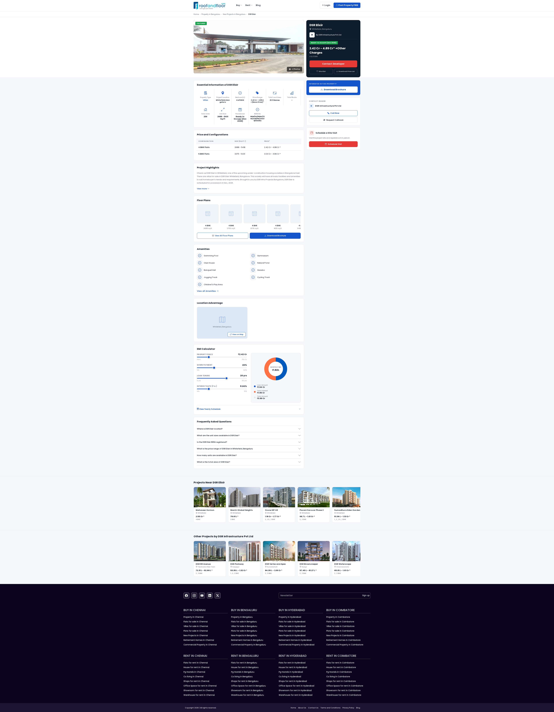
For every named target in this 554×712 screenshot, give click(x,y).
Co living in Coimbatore (338, 676)
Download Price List (347, 71)
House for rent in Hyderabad (293, 667)
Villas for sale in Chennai (196, 626)
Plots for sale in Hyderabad (292, 630)
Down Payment (204, 365)
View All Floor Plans (224, 235)
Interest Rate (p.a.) (207, 386)
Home (196, 14)
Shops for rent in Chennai (196, 681)
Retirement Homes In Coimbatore (343, 640)
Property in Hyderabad (290, 617)
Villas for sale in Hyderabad (292, 626)
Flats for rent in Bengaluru (244, 662)
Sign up (366, 595)
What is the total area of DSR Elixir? (213, 462)
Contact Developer (333, 63)
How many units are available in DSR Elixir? (217, 455)
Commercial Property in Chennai (200, 644)
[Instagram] (194, 595)
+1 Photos (296, 69)
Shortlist (322, 71)
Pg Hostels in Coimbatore (339, 671)
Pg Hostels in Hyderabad (291, 671)
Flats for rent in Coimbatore (340, 662)
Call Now (334, 113)
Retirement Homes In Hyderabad (295, 640)
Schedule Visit (335, 144)
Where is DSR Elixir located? (210, 428)
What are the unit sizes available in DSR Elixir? (218, 435)
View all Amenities (206, 291)
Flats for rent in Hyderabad (292, 662)
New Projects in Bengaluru (234, 14)
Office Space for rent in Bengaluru (248, 685)
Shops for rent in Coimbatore (341, 681)
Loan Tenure (203, 375)
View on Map (237, 334)
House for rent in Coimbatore (341, 667)
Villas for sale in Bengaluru (244, 626)
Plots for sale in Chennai (196, 630)
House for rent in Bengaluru (245, 667)
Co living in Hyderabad (290, 676)
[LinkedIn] (210, 595)
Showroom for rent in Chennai (199, 690)
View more (202, 188)
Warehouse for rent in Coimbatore (343, 695)
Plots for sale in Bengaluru (244, 630)
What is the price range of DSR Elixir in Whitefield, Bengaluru (225, 448)
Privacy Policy (348, 708)
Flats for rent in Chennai (196, 662)
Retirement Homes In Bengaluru (247, 640)
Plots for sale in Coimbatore (340, 630)
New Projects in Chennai (196, 635)
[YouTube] (202, 595)
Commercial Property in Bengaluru (248, 644)
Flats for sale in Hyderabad (292, 621)
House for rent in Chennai (196, 667)
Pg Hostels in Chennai (194, 671)
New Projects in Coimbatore (340, 635)
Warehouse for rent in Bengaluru (247, 695)
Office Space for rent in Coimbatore (344, 685)
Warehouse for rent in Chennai (199, 695)
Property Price (205, 354)
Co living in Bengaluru (242, 676)
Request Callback (334, 119)
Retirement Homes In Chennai (199, 640)
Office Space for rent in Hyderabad (296, 685)
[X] (217, 595)
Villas (205, 100)
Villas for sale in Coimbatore (340, 626)
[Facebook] (186, 595)
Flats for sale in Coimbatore (340, 621)
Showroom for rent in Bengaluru (247, 690)
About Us (302, 708)
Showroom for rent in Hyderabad (295, 690)
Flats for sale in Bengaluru (244, 621)
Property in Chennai (193, 617)
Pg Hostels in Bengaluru (242, 671)
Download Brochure (276, 235)
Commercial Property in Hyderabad (296, 644)
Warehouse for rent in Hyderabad (295, 695)
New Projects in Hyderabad (292, 635)
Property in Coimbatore (338, 617)
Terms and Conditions (330, 708)
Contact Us (313, 708)
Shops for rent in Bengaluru (244, 681)
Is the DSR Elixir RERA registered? (212, 442)
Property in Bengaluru (211, 14)
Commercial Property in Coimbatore (344, 644)
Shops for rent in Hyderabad (293, 681)
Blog (358, 708)
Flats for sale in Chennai (196, 621)
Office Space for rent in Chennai (200, 685)
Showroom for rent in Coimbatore (343, 690)
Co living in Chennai (193, 676)
